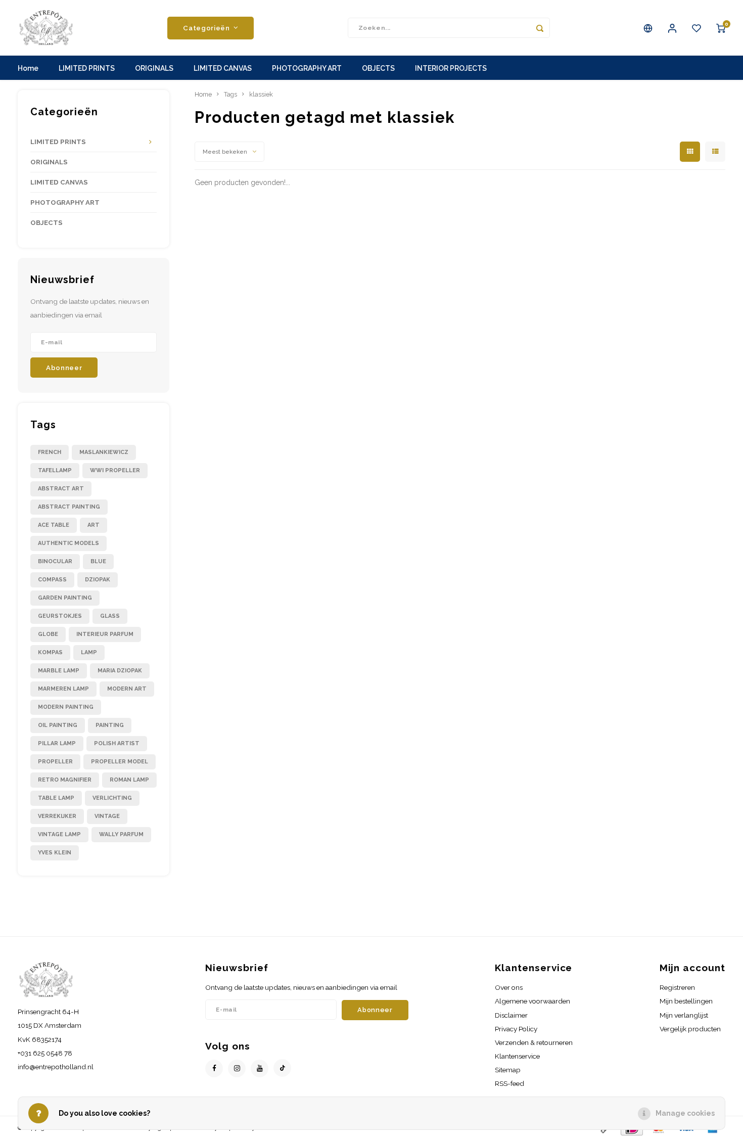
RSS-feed (509, 1083)
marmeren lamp (63, 689)
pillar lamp (57, 743)
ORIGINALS (154, 68)
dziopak (97, 579)
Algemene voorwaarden (532, 1001)
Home (28, 68)
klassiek (261, 94)
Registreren (677, 987)
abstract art (61, 488)
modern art (127, 689)
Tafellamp (55, 470)
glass (110, 616)
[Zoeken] (540, 28)
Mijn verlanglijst (684, 1015)
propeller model (119, 761)
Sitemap (508, 1070)
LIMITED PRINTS (87, 68)
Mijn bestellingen (686, 1001)
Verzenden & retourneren (534, 1042)
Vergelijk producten (690, 1029)
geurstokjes (60, 616)
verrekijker (57, 816)
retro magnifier (64, 780)
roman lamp (129, 780)
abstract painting (69, 507)
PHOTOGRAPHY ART (307, 68)
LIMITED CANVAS (223, 68)
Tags (230, 94)
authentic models (68, 543)
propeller (55, 761)
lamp (89, 652)
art (93, 525)
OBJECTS (378, 68)
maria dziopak (120, 670)
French (49, 452)
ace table (53, 525)
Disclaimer (511, 1015)
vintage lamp (59, 834)
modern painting (66, 707)
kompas (50, 652)
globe (48, 634)
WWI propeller (115, 470)
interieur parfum (104, 634)
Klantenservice (517, 1056)
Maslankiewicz (103, 452)
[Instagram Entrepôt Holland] (237, 1068)
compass (52, 579)
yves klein (54, 852)
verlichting (112, 798)
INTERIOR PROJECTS (451, 68)
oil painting (57, 725)
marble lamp (58, 670)
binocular (55, 561)
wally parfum (121, 834)
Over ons (509, 987)
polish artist (117, 743)
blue (98, 561)
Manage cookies (685, 1113)
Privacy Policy (516, 1029)
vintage (107, 816)
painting (110, 725)
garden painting (65, 598)
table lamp (56, 798)
